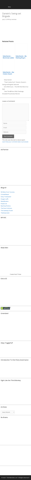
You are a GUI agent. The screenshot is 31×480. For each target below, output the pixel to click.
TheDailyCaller (5, 213)
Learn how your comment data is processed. (15, 142)
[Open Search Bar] (2, 7)
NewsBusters (5, 201)
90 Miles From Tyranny (8, 192)
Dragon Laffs (4, 199)
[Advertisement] (15, 168)
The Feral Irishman (6, 208)
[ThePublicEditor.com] (16, 2)
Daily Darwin (8, 80)
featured (16, 84)
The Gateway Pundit (7, 210)
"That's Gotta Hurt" (9, 82)
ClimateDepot (5, 194)
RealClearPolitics (6, 206)
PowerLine (4, 203)
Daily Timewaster (6, 197)
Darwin (18, 82)
